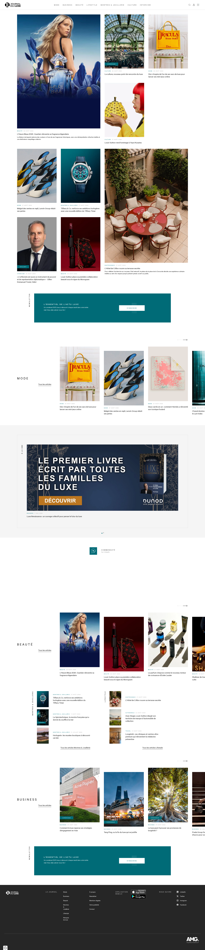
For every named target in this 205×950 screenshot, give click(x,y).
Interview (145, 5)
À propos (92, 892)
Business (67, 5)
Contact (92, 909)
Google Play (138, 896)
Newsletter (92, 896)
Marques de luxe (66, 918)
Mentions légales (94, 900)
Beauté (80, 5)
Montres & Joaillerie (112, 5)
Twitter (182, 896)
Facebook (183, 905)
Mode (57, 5)
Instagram (183, 900)
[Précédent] (179, 340)
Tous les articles (44, 384)
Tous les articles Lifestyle (152, 747)
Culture (132, 5)
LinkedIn (183, 892)
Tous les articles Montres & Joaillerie (75, 747)
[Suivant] (185, 340)
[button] (101, 532)
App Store (138, 892)
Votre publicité (94, 905)
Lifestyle (92, 5)
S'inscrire (132, 308)
